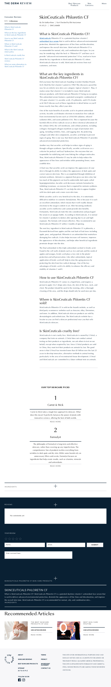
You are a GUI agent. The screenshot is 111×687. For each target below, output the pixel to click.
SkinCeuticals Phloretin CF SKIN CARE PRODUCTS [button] (28, 581)
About (20, 655)
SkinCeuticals (45, 38)
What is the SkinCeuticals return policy (14, 51)
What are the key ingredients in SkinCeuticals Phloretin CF (15, 34)
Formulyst (55, 437)
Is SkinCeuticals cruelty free (15, 55)
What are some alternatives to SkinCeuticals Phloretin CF (15, 66)
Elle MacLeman (75, 22)
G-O (22, 671)
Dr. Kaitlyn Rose (48, 22)
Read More (55, 422)
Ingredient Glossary (45, 664)
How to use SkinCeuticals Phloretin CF (14, 40)
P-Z (26, 671)
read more (36, 635)
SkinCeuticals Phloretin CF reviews (14, 60)
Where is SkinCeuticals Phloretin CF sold (13, 45)
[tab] (55, 487)
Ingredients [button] (11, 487)
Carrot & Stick (55, 405)
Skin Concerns (89, 4)
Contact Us (45, 668)
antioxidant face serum (49, 41)
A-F (19, 671)
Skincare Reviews (25, 659)
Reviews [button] (8, 504)
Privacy (44, 659)
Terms (43, 655)
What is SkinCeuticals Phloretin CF (13, 28)
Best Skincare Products (28, 664)
